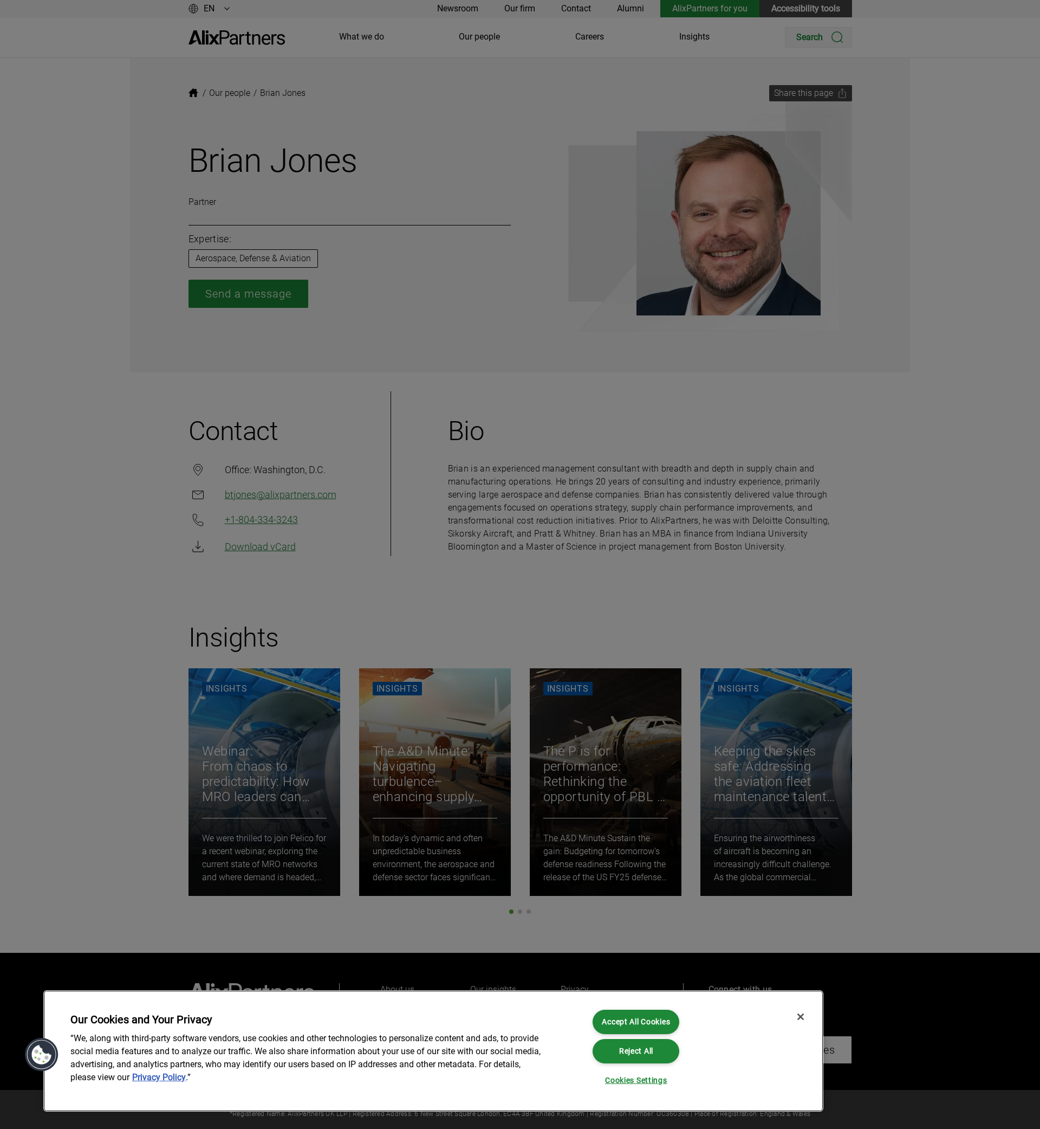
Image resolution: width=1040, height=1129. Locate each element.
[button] (41, 1054)
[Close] (800, 1017)
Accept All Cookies (636, 1022)
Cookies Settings (636, 1080)
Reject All (636, 1051)
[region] (433, 1051)
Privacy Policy (159, 1077)
